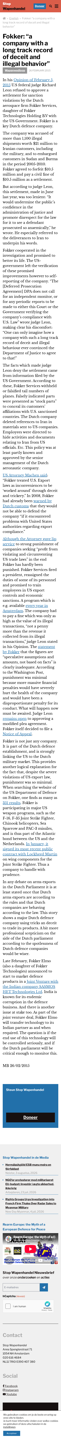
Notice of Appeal (17, 734)
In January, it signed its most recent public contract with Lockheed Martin (30, 849)
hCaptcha (14, 1296)
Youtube (11, 1394)
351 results (12, 803)
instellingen (9, 1426)
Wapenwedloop (15, 70)
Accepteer (12, 1433)
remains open (15, 719)
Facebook (11, 1386)
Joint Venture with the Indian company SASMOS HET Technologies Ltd (30, 986)
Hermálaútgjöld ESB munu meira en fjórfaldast (28, 1166)
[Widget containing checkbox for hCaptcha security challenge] (28, 1306)
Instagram (12, 1390)
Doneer (40, 6)
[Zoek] (50, 6)
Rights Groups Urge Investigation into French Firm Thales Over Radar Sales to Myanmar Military (30, 1203)
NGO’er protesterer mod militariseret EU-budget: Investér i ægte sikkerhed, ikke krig (29, 1184)
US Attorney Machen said (25, 475)
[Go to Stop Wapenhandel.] (4, 18)
